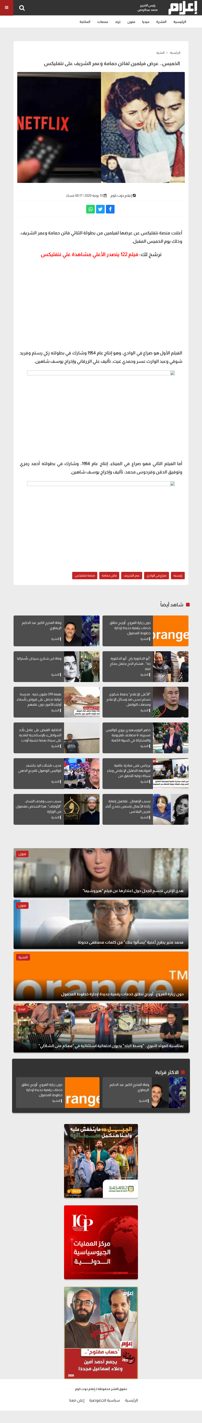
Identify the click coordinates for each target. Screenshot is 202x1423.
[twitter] (100, 209)
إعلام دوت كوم (121, 195)
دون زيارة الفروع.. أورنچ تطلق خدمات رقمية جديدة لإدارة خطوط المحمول (130, 628)
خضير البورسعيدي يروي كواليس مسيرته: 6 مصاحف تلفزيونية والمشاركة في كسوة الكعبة (128, 735)
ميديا (145, 22)
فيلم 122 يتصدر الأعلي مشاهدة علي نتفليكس (89, 254)
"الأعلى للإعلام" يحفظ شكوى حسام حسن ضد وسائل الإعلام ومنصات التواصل (129, 699)
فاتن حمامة (109, 575)
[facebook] (110, 209)
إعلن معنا (76, 1400)
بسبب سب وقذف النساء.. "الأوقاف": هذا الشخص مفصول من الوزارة (38, 806)
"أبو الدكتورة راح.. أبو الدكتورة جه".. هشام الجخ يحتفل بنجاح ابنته (130, 663)
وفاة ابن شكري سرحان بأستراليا (39, 658)
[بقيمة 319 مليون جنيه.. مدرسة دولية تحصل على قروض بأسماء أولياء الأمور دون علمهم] (82, 702)
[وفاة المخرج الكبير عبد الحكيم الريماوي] (82, 630)
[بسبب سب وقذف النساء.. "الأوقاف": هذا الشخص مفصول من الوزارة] (82, 809)
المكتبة (85, 22)
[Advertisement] (101, 296)
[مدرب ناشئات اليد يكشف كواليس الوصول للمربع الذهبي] (82, 773)
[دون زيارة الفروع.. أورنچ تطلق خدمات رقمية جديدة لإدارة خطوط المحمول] (170, 630)
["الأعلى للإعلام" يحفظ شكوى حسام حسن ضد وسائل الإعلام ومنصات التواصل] (170, 702)
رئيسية (177, 575)
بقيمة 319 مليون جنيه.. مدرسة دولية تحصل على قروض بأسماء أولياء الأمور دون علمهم (39, 699)
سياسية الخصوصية (104, 1400)
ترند (117, 22)
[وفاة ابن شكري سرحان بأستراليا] (82, 666)
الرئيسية (179, 22)
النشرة (161, 22)
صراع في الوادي (157, 575)
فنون (131, 22)
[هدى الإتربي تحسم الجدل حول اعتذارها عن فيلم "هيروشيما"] (101, 872)
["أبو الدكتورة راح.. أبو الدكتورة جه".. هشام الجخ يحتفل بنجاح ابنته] (170, 666)
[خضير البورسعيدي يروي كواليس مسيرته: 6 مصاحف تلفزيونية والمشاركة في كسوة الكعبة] (170, 737)
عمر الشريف (132, 575)
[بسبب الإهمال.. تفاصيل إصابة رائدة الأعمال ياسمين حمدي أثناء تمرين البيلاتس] (170, 809)
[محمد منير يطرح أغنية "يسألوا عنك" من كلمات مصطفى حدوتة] (101, 924)
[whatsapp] (90, 209)
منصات (102, 22)
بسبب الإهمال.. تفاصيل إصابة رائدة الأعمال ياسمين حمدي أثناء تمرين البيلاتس (128, 806)
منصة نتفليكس (85, 575)
